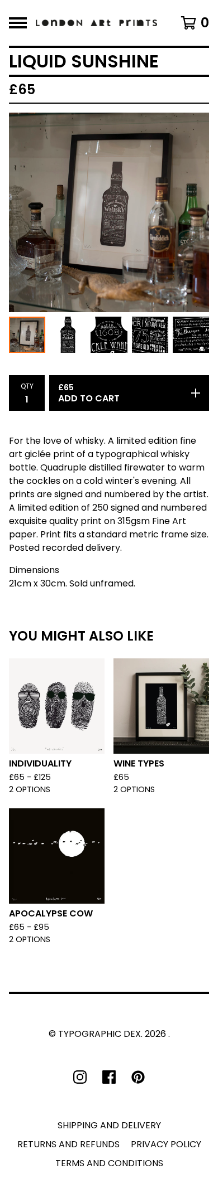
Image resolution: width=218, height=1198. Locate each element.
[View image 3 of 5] (109, 335)
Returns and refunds (68, 1144)
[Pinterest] (138, 1077)
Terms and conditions (109, 1163)
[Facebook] (109, 1077)
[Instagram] (80, 1077)
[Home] (96, 23)
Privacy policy (166, 1144)
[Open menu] (18, 23)
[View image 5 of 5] (191, 335)
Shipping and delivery (109, 1125)
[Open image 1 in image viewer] (109, 212)
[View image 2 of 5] (68, 335)
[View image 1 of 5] (27, 335)
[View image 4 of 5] (150, 335)
